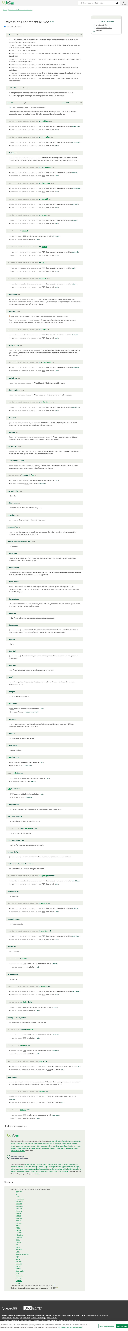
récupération (15, 1151)
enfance (13, 1146)
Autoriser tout (122, 1326)
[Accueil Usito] (6, 3)
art (50, 1141)
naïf (59, 1141)
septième (31, 1148)
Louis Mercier (69, 1315)
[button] (124, 3)
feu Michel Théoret (57, 1320)
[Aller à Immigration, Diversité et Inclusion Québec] (9, 1309)
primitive (37, 1144)
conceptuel (60, 1148)
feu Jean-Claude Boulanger (30, 1320)
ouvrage (75, 1144)
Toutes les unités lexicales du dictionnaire (20, 10)
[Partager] (98, 17)
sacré (64, 1144)
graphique (44, 1146)
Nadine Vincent (81, 1315)
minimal (43, 1144)
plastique (58, 1144)
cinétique (57, 1146)
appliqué (20, 1146)
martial (22, 1151)
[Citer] (93, 17)
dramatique (40, 1148)
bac (62, 1146)
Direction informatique (38, 1318)
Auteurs (4, 1315)
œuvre (70, 1148)
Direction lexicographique (10, 1318)
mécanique (77, 1141)
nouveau (19, 1144)
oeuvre (76, 1148)
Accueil (5, 10)
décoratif (64, 1141)
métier (38, 1146)
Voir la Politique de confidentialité (69, 1327)
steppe (50, 1146)
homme (13, 1144)
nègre (25, 1144)
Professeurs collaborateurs (11, 1320)
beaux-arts (50, 1144)
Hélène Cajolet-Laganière (16, 1315)
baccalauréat (68, 1146)
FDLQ (37, 1174)
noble (19, 1148)
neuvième (77, 1146)
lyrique (68, 1144)
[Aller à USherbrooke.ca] (33, 1310)
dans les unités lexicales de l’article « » (61, 126)
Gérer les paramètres (107, 1326)
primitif (30, 1144)
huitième (25, 1148)
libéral (70, 1141)
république (48, 1148)
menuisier (27, 1146)
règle (33, 1146)
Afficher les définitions (14, 27)
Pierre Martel (30, 1315)
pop (53, 1148)
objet (66, 1148)
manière (13, 1148)
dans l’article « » (50, 130)
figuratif (54, 1141)
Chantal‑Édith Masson (43, 1315)
